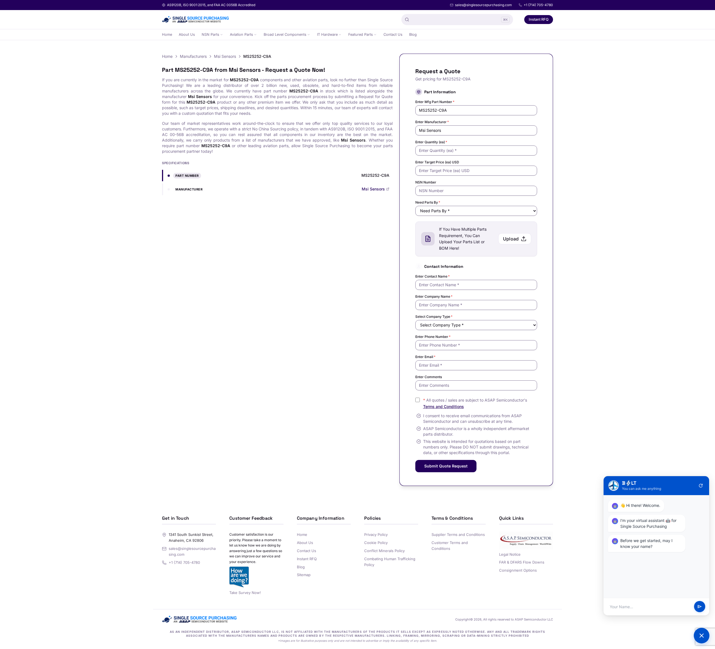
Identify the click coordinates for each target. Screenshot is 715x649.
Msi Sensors (225, 56)
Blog (413, 34)
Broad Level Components (285, 34)
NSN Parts (210, 34)
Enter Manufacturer (432, 122)
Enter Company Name (433, 296)
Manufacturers (193, 56)
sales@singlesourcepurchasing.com (483, 5)
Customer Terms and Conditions (450, 545)
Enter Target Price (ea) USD (437, 162)
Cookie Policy (376, 542)
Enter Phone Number (433, 337)
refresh (701, 485)
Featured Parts (360, 34)
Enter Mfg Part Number (434, 102)
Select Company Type (433, 316)
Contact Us (392, 34)
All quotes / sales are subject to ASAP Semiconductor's (475, 403)
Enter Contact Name (432, 276)
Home (167, 34)
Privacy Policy (376, 534)
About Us (187, 34)
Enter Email (425, 357)
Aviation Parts (241, 34)
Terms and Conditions (443, 406)
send (699, 607)
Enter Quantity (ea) (431, 142)
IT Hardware (327, 34)
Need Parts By (427, 202)
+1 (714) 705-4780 (538, 5)
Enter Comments (428, 377)
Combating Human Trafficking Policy (389, 562)
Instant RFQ (539, 19)
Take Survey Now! (245, 592)
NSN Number (425, 182)
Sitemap (304, 574)
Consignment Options (518, 570)
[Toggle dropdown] (221, 34)
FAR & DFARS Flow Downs (521, 562)
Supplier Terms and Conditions (458, 534)
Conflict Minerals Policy (384, 550)
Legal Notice (510, 554)
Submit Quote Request (446, 466)
